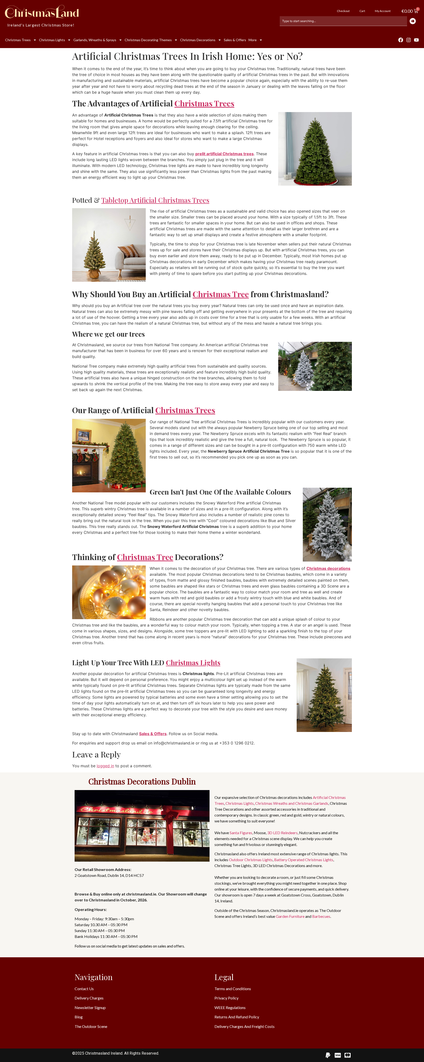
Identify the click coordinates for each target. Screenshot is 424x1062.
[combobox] (343, 21)
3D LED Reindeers (282, 832)
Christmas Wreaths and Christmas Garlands (291, 803)
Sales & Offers (235, 40)
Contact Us (84, 988)
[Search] (413, 21)
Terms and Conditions (232, 988)
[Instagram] (408, 40)
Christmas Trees (18, 40)
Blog (79, 1016)
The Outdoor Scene (91, 1026)
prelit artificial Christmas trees (224, 153)
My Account (383, 11)
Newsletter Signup (90, 1007)
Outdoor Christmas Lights (251, 859)
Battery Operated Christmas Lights (303, 859)
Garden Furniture (290, 916)
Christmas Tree (221, 294)
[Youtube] (416, 40)
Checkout (343, 11)
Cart (362, 11)
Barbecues (321, 916)
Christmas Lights (52, 40)
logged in (105, 765)
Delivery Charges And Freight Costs (244, 1026)
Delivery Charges (89, 998)
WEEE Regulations (230, 1007)
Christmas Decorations (197, 40)
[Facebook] (401, 40)
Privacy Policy (226, 998)
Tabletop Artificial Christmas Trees (155, 200)
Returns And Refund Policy (236, 1016)
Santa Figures (241, 832)
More (253, 40)
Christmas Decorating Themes (148, 40)
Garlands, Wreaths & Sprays (94, 40)
